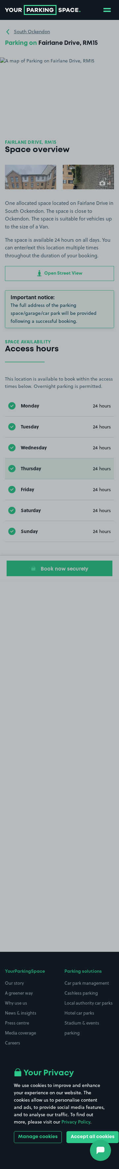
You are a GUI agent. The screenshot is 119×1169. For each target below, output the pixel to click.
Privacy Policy (75, 1122)
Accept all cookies (92, 1137)
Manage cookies (38, 1137)
